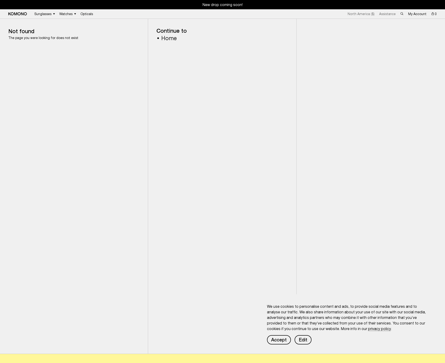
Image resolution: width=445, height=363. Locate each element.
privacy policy (379, 329)
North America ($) (361, 14)
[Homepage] (17, 13)
